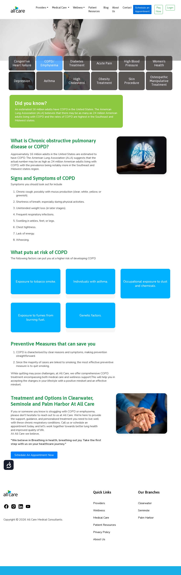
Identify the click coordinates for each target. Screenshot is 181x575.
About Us (115, 9)
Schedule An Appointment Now (34, 455)
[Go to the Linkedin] (22, 506)
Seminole (144, 510)
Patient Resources (94, 9)
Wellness (78, 7)
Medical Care (59, 7)
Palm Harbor (146, 518)
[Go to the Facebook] (7, 506)
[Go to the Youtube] (29, 506)
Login (170, 7)
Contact (127, 7)
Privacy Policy (101, 532)
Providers (41, 7)
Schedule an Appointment (142, 9)
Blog (106, 7)
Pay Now (158, 9)
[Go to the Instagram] (14, 506)
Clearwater (145, 503)
